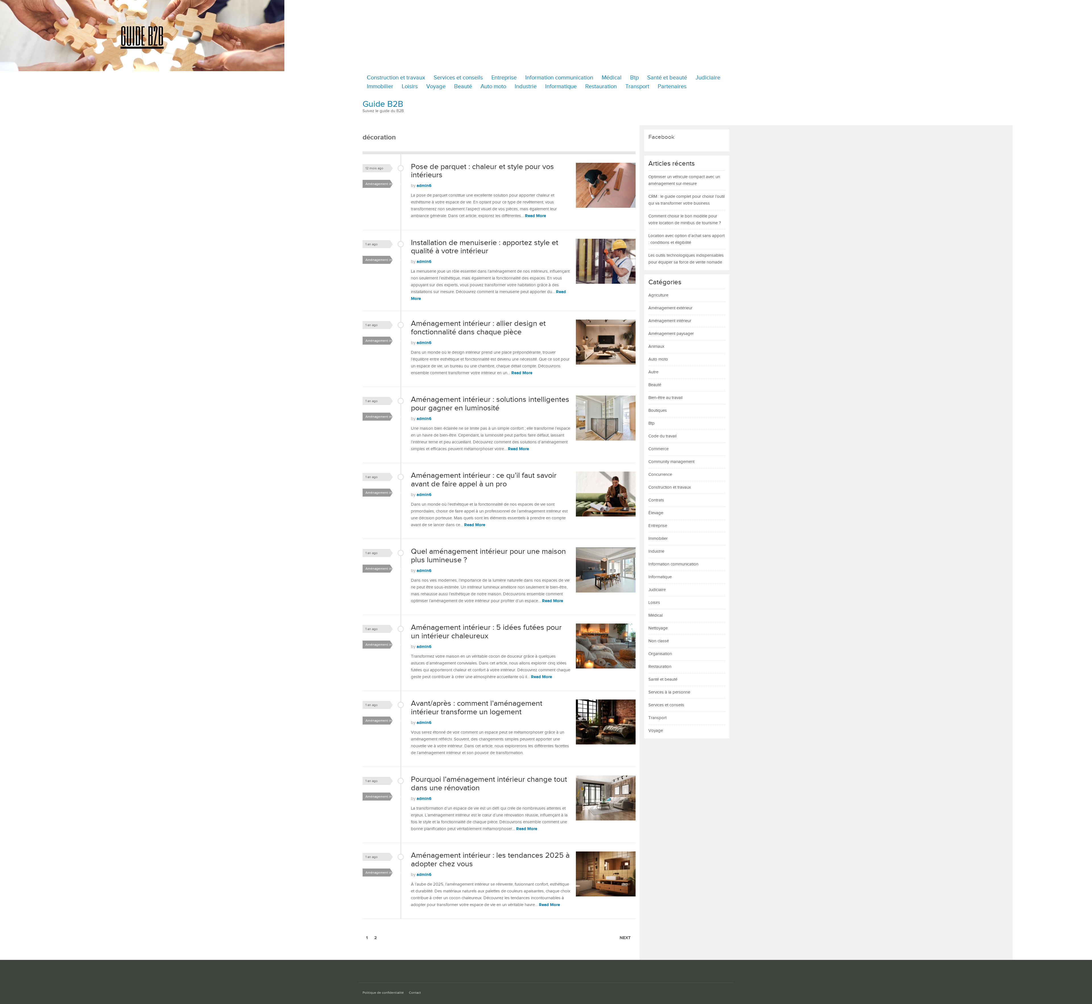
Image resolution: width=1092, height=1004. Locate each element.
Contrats (656, 500)
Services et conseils (458, 78)
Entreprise (504, 78)
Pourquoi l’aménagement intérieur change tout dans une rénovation (489, 784)
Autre (653, 372)
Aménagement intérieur (383, 184)
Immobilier (380, 86)
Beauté (463, 86)
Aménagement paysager (671, 333)
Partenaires (672, 86)
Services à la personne (669, 692)
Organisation (660, 653)
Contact (415, 993)
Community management (671, 461)
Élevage (655, 513)
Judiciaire (708, 78)
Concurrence (660, 474)
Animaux (656, 346)
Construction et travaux (396, 78)
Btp (634, 78)
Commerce (658, 449)
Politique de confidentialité (383, 993)
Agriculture (658, 295)
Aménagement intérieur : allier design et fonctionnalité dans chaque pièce (478, 328)
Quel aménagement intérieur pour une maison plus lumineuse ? (488, 556)
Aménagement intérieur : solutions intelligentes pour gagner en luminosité (490, 404)
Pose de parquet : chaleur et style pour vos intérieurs (482, 171)
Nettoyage (658, 628)
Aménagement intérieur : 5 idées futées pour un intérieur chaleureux (486, 632)
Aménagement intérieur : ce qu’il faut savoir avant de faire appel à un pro (484, 480)
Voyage (436, 86)
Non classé (658, 641)
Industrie (526, 86)
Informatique (561, 86)
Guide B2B (383, 104)
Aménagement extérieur (670, 308)
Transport (637, 86)
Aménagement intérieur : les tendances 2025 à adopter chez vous (490, 860)
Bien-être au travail (665, 397)
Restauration (601, 86)
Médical (612, 78)
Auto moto (493, 86)
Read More (535, 216)
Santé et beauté (667, 78)
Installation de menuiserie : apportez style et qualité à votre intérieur (484, 247)
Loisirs (410, 86)
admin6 (424, 185)
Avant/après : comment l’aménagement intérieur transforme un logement (476, 708)
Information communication (559, 78)
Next (625, 938)
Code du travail (662, 436)
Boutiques (657, 410)
